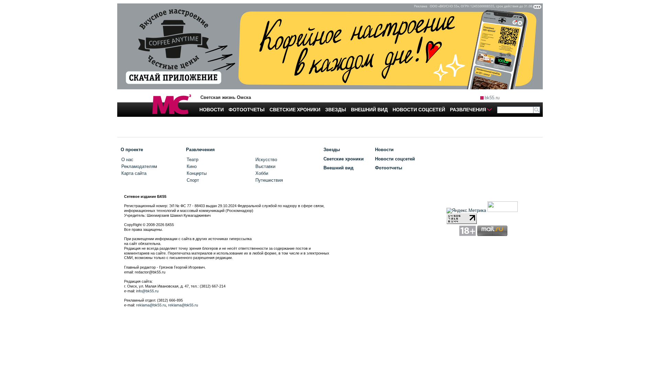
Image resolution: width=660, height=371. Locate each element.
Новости (384, 149)
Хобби (261, 173)
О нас (127, 159)
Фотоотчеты (388, 167)
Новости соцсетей (395, 158)
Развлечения (200, 149)
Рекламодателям (139, 166)
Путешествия (269, 180)
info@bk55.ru (147, 291)
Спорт (193, 180)
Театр (192, 159)
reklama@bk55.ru (151, 305)
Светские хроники (343, 158)
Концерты (197, 173)
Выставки (265, 166)
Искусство (266, 159)
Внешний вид (338, 167)
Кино (192, 166)
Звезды (331, 149)
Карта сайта (133, 173)
